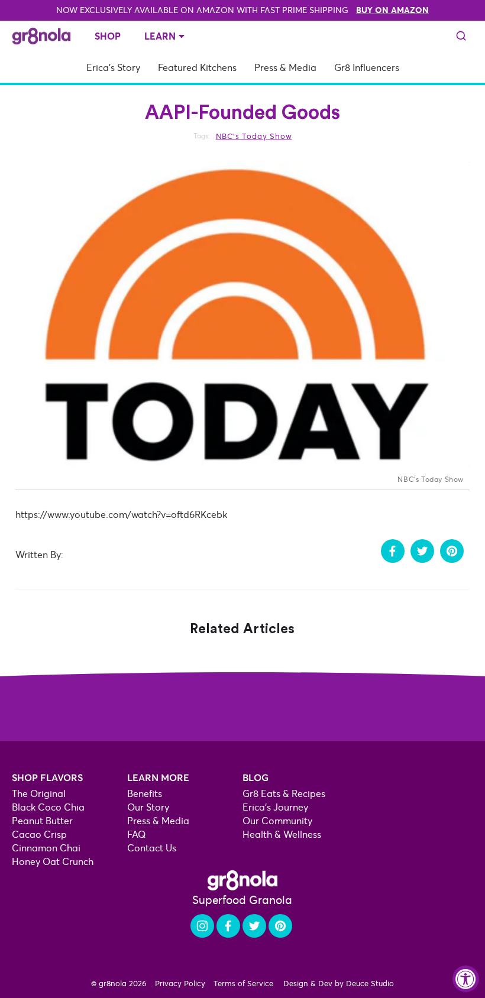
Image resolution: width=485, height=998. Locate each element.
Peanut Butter (42, 821)
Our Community (277, 821)
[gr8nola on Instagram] (202, 926)
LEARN (160, 36)
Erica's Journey (275, 807)
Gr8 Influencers (366, 67)
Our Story (148, 807)
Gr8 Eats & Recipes (283, 793)
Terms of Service (243, 983)
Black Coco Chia (48, 807)
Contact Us (151, 848)
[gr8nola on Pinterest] (280, 926)
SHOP (108, 36)
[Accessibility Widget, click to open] (465, 978)
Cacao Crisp (39, 834)
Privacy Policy (180, 983)
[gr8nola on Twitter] (254, 926)
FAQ (136, 834)
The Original (39, 793)
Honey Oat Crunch (52, 861)
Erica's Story (113, 67)
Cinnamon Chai (46, 848)
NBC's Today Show (254, 136)
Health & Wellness (281, 834)
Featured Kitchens (197, 67)
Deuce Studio (370, 983)
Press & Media (285, 67)
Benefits (144, 793)
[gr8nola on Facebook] (228, 926)
